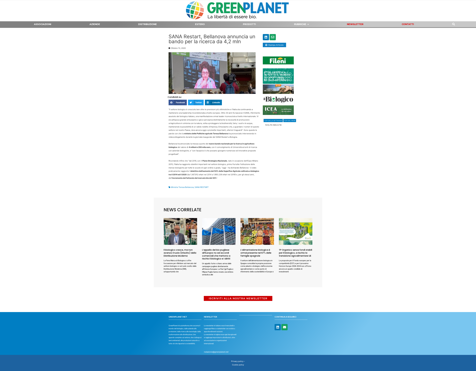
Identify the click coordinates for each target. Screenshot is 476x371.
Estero (200, 24)
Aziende (94, 24)
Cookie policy (238, 365)
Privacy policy (237, 361)
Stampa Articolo (276, 45)
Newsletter (355, 24)
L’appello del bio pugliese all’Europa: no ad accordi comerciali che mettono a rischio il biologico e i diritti (216, 254)
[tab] (273, 120)
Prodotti (249, 24)
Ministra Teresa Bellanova (182, 187)
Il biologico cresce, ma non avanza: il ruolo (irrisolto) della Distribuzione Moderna (180, 252)
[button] (178, 102)
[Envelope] (273, 37)
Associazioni (42, 24)
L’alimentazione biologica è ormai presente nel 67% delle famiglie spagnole (255, 252)
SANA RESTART (202, 187)
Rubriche (300, 24)
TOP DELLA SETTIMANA (273, 120)
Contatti (408, 24)
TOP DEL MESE (289, 120)
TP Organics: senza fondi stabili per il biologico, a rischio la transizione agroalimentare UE (295, 252)
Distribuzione (147, 24)
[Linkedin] (266, 37)
